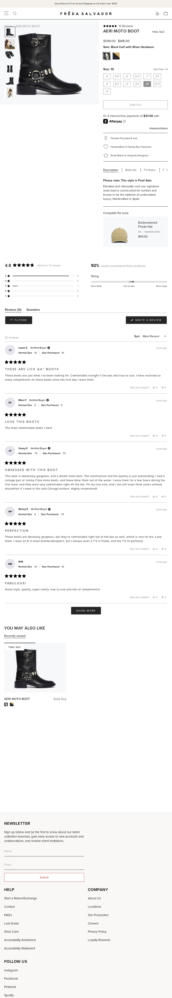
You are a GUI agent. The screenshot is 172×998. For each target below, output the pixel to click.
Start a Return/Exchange (20, 898)
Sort (137, 336)
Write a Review (150, 321)
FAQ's (8, 915)
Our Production (98, 915)
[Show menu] (6, 13)
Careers (93, 923)
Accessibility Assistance (20, 940)
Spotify (9, 995)
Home (9, 26)
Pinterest (10, 987)
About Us (94, 898)
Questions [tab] (33, 310)
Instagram (11, 970)
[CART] (165, 13)
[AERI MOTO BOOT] (35, 667)
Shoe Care (11, 931)
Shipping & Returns (159, 128)
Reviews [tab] (13, 310)
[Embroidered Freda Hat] (119, 232)
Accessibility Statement (19, 948)
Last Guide (11, 923)
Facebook (11, 978)
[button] (135, 25)
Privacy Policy (97, 931)
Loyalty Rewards (99, 940)
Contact (9, 906)
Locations (94, 906)
